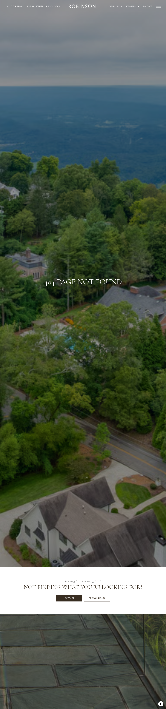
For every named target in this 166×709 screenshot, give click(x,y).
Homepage (68, 598)
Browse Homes (97, 598)
